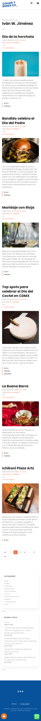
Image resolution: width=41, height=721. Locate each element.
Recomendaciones (11, 596)
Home (14, 704)
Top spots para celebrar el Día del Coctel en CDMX (17, 291)
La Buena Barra (15, 386)
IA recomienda (10, 591)
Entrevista (8, 586)
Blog (6, 103)
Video (6, 604)
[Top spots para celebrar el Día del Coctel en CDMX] (20, 312)
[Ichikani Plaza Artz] (20, 485)
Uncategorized (10, 602)
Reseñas (7, 374)
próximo (5, 556)
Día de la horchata (18, 36)
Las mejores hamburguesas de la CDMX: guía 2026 (18, 650)
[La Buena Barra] (20, 403)
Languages (24, 704)
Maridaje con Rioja (18, 207)
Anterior (5, 552)
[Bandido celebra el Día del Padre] (20, 139)
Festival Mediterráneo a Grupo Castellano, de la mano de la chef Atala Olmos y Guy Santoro (20, 641)
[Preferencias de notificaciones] (4, 716)
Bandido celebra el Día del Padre (18, 120)
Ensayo (7, 583)
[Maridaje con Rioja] (20, 224)
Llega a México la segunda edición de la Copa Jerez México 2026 (19, 658)
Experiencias (9, 589)
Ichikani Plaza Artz (18, 468)
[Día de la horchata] (20, 53)
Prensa (7, 106)
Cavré (6, 622)
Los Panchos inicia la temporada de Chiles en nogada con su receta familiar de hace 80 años (18, 630)
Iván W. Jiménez (17, 23)
